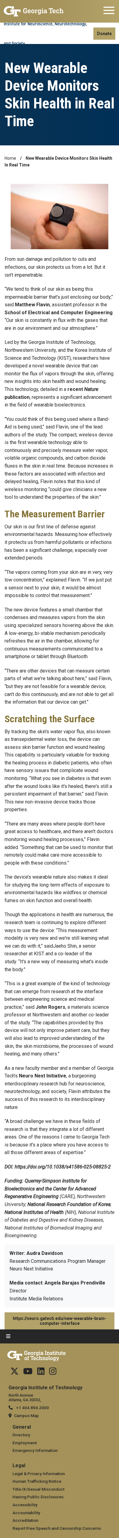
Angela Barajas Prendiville (75, 1283)
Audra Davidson (45, 1253)
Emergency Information (35, 1450)
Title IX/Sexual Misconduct (38, 1489)
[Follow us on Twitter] (14, 1372)
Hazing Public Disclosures (38, 1496)
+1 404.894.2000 (32, 1407)
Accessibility (25, 1504)
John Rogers (50, 1007)
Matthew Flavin (32, 305)
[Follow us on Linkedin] (41, 1372)
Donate (104, 33)
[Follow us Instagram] (52, 1372)
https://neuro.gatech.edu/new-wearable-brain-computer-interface (59, 1321)
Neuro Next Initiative (42, 1076)
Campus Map (26, 1415)
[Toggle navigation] (108, 11)
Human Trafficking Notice (37, 1481)
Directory (21, 1434)
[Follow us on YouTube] (28, 1372)
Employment (25, 1442)
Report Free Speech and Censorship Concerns (57, 1528)
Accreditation (25, 1520)
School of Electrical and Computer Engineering (59, 312)
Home (10, 158)
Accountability (26, 1512)
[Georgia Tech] (34, 11)
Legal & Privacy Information (39, 1473)
